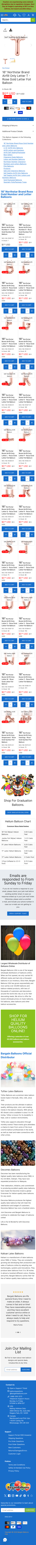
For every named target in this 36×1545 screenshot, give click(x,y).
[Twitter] (5, 1495)
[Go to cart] (33, 15)
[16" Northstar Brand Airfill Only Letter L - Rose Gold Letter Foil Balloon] (9, 435)
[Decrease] (4, 101)
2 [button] (18, 1332)
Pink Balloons (9, 166)
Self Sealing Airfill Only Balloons (16, 173)
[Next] (31, 45)
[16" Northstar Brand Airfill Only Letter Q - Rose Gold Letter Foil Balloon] (9, 491)
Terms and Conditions (16, 1465)
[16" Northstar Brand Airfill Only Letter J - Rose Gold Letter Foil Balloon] (9, 379)
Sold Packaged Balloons (13, 180)
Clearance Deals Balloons (13, 157)
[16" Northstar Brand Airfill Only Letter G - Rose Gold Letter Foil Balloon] (26, 323)
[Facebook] (9, 1495)
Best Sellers (8, 155)
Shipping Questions (15, 1438)
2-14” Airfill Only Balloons (13, 148)
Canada (13, 1416)
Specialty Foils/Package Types (15, 182)
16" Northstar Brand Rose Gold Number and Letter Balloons (17, 194)
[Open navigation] (2, 15)
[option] (18, 45)
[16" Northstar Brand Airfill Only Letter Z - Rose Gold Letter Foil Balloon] (26, 658)
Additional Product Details (12, 131)
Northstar (6, 68)
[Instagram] (13, 1495)
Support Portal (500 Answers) (19, 1435)
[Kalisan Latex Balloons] (18, 1240)
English (8, 1517)
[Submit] (33, 20)
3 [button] (20, 1332)
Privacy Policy (13, 1471)
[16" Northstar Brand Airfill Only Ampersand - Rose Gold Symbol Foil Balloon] (9, 717)
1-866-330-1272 (15, 1396)
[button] (5, 1540)
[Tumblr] (28, 1495)
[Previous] (4, 45)
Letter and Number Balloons (14, 159)
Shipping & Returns (10, 126)
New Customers (14, 1447)
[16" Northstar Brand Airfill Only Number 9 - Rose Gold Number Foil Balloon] (26, 209)
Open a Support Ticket (18, 913)
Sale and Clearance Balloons (14, 171)
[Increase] (14, 101)
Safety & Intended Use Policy (19, 1468)
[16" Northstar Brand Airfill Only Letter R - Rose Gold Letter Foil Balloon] (26, 491)
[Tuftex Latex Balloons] (18, 1074)
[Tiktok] (21, 1495)
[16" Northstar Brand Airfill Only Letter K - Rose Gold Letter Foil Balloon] (26, 379)
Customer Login (14, 1454)
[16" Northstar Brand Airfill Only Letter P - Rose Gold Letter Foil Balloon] (26, 435)
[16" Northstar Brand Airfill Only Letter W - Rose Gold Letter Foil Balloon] (9, 658)
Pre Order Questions (16, 1441)
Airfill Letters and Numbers (14, 150)
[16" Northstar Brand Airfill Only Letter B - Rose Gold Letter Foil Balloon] (9, 267)
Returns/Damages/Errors (17, 1451)
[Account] (28, 15)
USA (11, 1406)
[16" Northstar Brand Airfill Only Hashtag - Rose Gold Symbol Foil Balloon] (26, 717)
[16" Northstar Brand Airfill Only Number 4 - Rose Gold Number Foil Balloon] (9, 209)
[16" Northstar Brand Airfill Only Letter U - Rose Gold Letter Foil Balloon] (9, 602)
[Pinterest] (24, 1495)
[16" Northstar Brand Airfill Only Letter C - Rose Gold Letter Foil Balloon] (26, 267)
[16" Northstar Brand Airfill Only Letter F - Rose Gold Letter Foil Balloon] (9, 323)
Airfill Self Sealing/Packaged (14, 152)
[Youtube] (17, 1495)
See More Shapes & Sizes (18, 119)
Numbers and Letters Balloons (15, 164)
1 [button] (16, 1332)
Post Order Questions (16, 1444)
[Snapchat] (31, 1495)
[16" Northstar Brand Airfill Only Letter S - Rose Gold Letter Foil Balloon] (9, 547)
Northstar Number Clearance (15, 162)
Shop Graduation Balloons (17, 812)
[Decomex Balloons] (18, 1153)
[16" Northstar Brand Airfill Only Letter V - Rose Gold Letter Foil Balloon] (26, 602)
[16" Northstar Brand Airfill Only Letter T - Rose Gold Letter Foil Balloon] (26, 547)
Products (7, 168)
